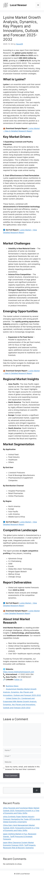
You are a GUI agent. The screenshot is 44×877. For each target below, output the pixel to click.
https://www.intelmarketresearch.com (18, 672)
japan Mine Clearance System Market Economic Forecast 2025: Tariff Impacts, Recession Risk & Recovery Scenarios (19, 845)
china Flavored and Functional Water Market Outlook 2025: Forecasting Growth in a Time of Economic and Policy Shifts (21, 810)
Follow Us (18, 680)
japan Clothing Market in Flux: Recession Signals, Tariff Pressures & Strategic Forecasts (19, 836)
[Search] (36, 790)
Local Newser (18, 5)
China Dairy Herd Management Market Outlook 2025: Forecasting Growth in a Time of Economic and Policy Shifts (21, 827)
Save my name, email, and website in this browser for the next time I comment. (22, 768)
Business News (12, 686)
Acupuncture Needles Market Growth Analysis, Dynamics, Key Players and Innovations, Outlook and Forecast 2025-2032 (22, 692)
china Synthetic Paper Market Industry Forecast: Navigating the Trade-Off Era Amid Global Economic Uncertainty (21, 819)
